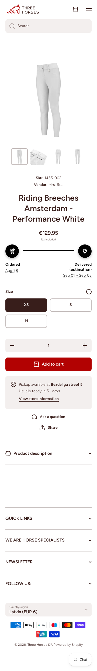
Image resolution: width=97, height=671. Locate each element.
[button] (49, 427)
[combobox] (48, 26)
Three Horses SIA (40, 645)
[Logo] (22, 9)
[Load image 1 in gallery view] (19, 156)
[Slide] (89, 291)
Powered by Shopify (68, 645)
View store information (39, 398)
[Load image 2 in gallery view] (38, 156)
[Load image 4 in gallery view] (77, 156)
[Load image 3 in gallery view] (58, 156)
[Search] (10, 26)
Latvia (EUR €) (23, 611)
